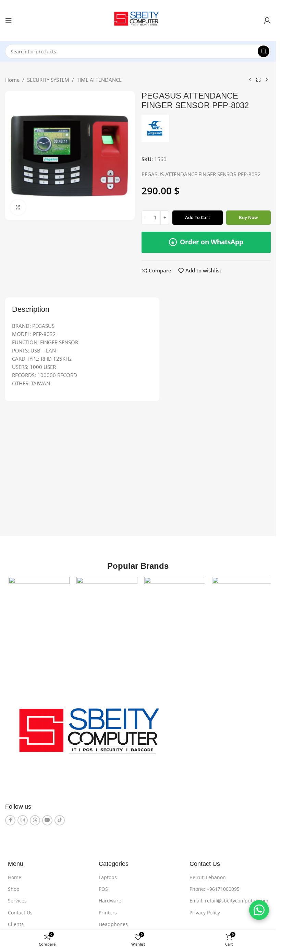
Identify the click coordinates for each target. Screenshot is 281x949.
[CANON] (171, 607)
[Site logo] (138, 19)
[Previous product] (250, 80)
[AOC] (38, 607)
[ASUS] (105, 607)
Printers (108, 911)
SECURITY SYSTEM (48, 79)
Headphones (113, 923)
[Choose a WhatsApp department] (259, 910)
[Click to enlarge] (18, 207)
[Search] (263, 51)
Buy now (248, 217)
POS (103, 887)
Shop (14, 887)
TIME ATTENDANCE (99, 79)
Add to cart (197, 217)
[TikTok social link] (59, 819)
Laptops (108, 876)
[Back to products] (258, 80)
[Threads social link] (35, 819)
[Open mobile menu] (8, 20)
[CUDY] (238, 607)
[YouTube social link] (47, 819)
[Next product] (266, 80)
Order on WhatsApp (207, 242)
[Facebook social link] (10, 819)
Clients (16, 923)
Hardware (110, 899)
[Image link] (93, 734)
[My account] (267, 20)
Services (17, 899)
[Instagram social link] (22, 819)
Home (12, 79)
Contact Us (20, 911)
